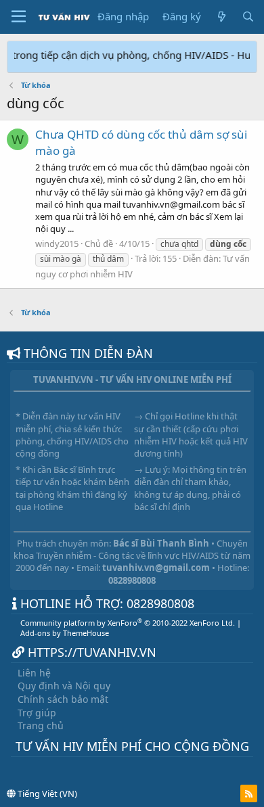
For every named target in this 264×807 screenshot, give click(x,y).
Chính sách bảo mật (63, 699)
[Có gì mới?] (221, 16)
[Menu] (19, 17)
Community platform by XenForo (127, 623)
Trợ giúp (37, 712)
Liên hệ (34, 672)
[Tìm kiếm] (248, 16)
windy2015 (57, 243)
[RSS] (248, 793)
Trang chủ (41, 725)
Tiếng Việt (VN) (46, 793)
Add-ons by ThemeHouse (64, 633)
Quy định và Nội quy (64, 685)
